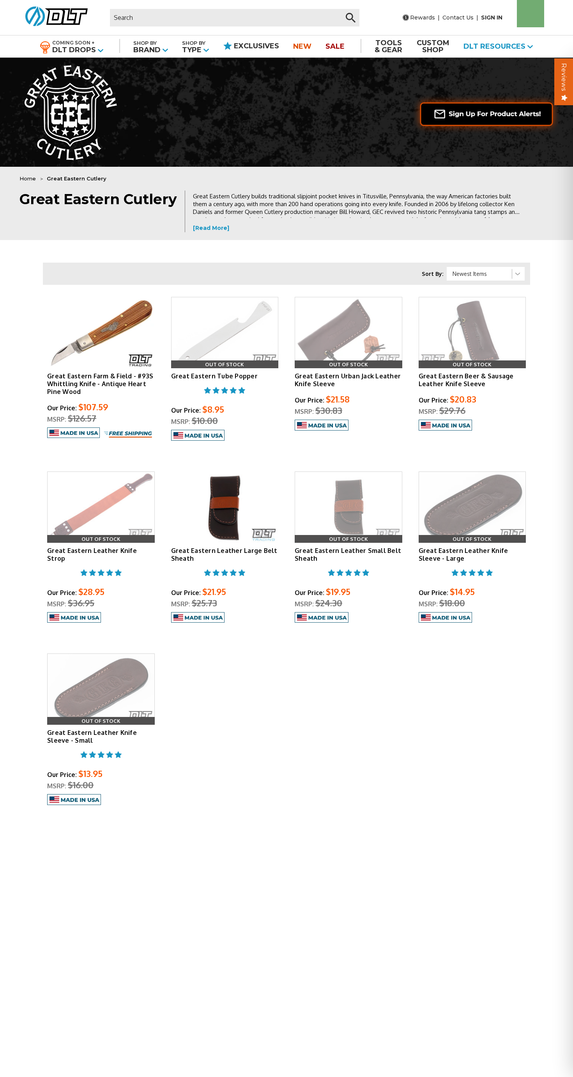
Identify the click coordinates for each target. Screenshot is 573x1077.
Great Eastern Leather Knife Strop (92, 554)
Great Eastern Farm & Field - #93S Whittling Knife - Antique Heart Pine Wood (100, 383)
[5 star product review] (224, 395)
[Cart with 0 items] (530, 13)
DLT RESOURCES (495, 46)
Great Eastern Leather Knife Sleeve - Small (92, 736)
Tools (388, 46)
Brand (148, 47)
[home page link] (53, 17)
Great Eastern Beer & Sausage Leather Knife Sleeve (466, 380)
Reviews (564, 77)
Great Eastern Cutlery (76, 178)
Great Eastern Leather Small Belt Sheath (348, 554)
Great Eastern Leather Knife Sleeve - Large (463, 554)
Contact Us (458, 17)
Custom (433, 46)
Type (193, 47)
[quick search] (350, 17)
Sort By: (432, 273)
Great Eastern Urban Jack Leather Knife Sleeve (348, 380)
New (302, 46)
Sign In (491, 17)
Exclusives (255, 46)
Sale (335, 46)
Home (27, 178)
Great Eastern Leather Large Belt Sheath (224, 554)
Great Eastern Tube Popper (214, 376)
